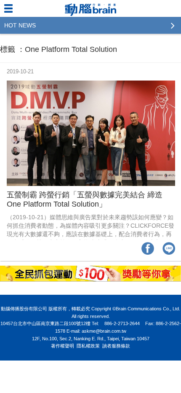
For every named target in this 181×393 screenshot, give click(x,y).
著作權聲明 (62, 345)
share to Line (168, 248)
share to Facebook (147, 248)
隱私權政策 (88, 345)
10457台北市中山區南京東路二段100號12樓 (45, 323)
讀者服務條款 (116, 345)
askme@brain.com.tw (104, 331)
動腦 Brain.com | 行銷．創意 (90, 8)
